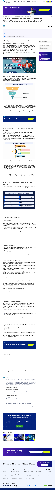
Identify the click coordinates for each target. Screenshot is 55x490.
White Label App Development (15, 474)
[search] (49, 16)
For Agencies (23, 1)
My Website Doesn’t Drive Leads (28, 471)
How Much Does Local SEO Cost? (29, 478)
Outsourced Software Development (16, 478)
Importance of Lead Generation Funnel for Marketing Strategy (44, 46)
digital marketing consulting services (14, 363)
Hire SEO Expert (48, 472)
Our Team (4, 474)
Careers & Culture (5, 478)
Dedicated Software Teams (15, 477)
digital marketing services (11, 228)
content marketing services (23, 248)
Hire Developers (48, 471)
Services (15, 1)
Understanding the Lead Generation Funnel (45, 43)
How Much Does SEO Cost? (28, 475)
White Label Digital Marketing (15, 471)
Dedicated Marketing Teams (15, 475)
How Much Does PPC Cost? (28, 477)
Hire (18, 1)
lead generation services (30, 138)
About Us (4, 471)
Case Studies (5, 477)
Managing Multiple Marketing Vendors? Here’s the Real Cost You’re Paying (19, 443)
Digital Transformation (39, 475)
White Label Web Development (16, 472)
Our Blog (4, 472)
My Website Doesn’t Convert (28, 474)
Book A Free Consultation (45, 59)
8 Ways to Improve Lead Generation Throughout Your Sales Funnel (45, 48)
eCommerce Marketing (39, 477)
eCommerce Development (40, 472)
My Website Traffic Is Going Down (29, 472)
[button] (38, 1)
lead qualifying (20, 277)
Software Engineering (39, 471)
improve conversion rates (11, 187)
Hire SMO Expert (48, 474)
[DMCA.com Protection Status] (48, 485)
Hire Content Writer (49, 477)
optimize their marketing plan (21, 177)
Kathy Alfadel (11, 25)
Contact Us (48, 1)
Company (28, 1)
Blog (3, 16)
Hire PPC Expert (48, 475)
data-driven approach (15, 176)
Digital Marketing (7, 16)
